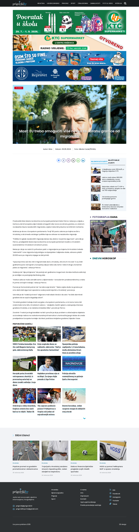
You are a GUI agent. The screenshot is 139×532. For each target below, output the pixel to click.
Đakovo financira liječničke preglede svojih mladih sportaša (82, 469)
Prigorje (65, 3)
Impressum (84, 496)
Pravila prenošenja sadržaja (90, 505)
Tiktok (115, 504)
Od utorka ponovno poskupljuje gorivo (109, 198)
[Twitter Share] (73, 160)
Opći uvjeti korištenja (88, 502)
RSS (114, 490)
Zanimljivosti (95, 3)
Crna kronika (83, 3)
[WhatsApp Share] (78, 160)
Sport (73, 3)
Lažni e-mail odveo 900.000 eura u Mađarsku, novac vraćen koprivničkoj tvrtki (112, 179)
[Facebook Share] (64, 160)
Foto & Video (108, 3)
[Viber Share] (68, 160)
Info (81, 493)
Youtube (116, 501)
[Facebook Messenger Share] (59, 160)
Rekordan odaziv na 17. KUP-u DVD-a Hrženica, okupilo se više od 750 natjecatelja (113, 188)
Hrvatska (40, 3)
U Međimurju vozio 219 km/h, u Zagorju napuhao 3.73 (113, 170)
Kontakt (83, 499)
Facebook (116, 494)
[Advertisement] (49, 177)
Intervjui (118, 3)
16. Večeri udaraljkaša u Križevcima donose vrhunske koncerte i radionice (112, 207)
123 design (122, 524)
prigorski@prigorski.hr (24, 506)
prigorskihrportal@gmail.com (27, 509)
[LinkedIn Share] (83, 160)
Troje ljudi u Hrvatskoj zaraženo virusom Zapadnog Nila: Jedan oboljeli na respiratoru (54, 469)
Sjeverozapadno (53, 3)
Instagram (116, 497)
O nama (83, 490)
